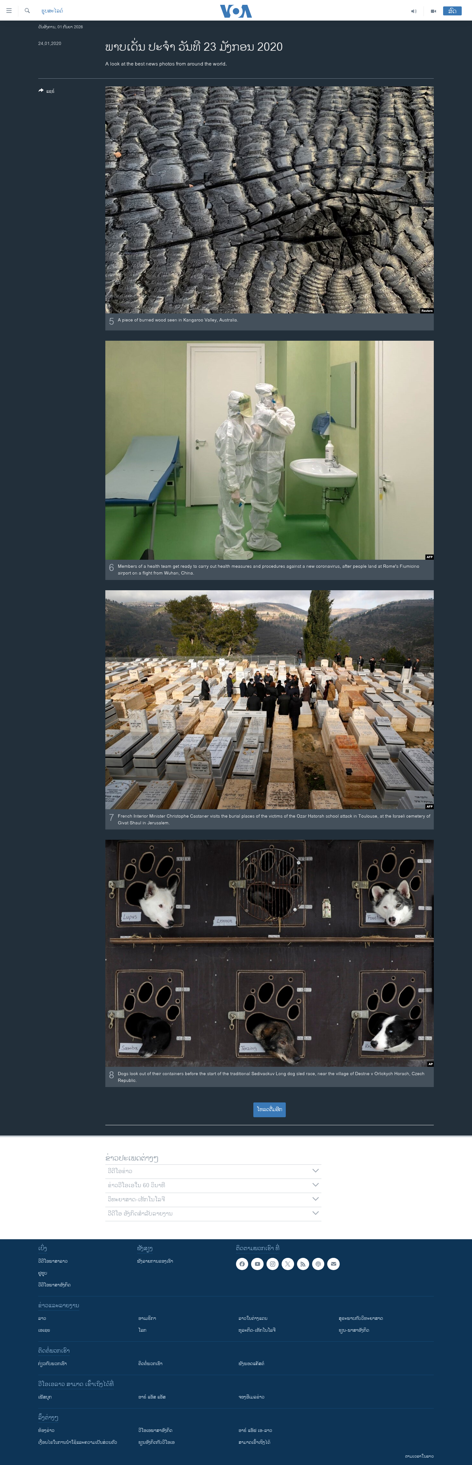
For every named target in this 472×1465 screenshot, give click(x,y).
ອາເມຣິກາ (147, 1318)
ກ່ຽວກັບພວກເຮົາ (52, 1363)
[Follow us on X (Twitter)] (288, 1264)
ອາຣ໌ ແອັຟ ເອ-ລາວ (255, 1430)
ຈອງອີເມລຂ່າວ (252, 1397)
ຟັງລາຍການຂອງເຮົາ (155, 1261)
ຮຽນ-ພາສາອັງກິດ (354, 1330)
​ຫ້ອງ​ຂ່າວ (46, 1430)
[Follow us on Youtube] (257, 1264)
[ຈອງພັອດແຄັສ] (333, 1264)
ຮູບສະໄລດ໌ (52, 11)
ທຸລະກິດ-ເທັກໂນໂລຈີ (257, 1330)
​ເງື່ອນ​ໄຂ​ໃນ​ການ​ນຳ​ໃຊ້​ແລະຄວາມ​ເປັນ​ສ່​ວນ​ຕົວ (77, 1442)
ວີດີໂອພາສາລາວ (53, 1261)
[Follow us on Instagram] (273, 1264)
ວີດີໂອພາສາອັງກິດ (54, 1285)
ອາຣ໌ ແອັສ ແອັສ (152, 1397)
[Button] (47, 92)
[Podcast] (318, 1264)
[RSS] (303, 1264)
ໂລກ (142, 1330)
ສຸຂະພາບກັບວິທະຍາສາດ (361, 1318)
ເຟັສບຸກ (45, 1397)
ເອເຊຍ (44, 1330)
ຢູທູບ (42, 1273)
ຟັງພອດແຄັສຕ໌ (251, 1363)
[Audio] (414, 11)
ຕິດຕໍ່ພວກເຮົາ (150, 1363)
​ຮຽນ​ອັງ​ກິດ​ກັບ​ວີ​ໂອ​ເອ (156, 1442)
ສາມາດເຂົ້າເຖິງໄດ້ (254, 1442)
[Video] (433, 11)
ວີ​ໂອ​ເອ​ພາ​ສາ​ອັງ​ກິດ (155, 1430)
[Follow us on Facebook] (242, 1264)
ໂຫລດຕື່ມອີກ (269, 1109)
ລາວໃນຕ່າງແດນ (253, 1318)
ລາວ (42, 1318)
